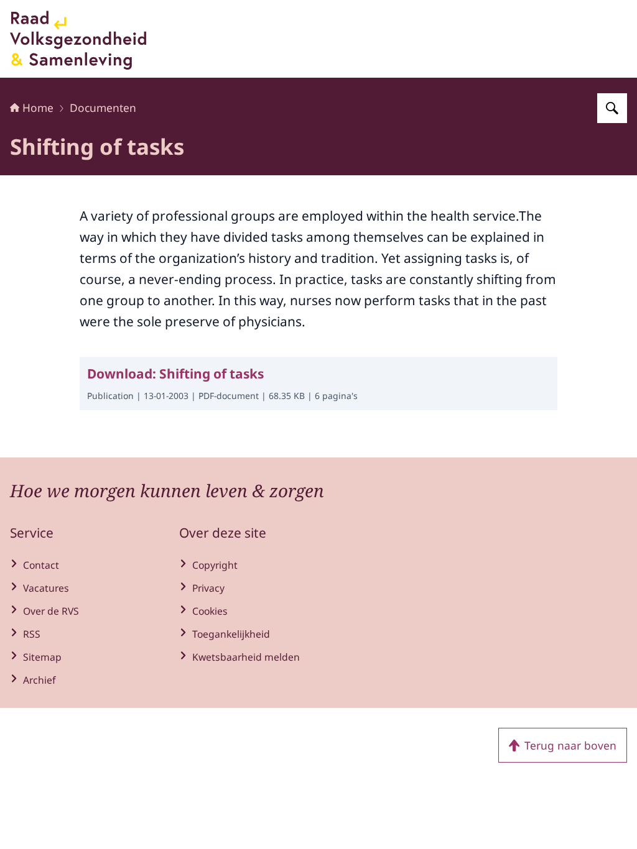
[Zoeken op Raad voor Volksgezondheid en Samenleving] (612, 108)
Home (37, 107)
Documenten (103, 107)
